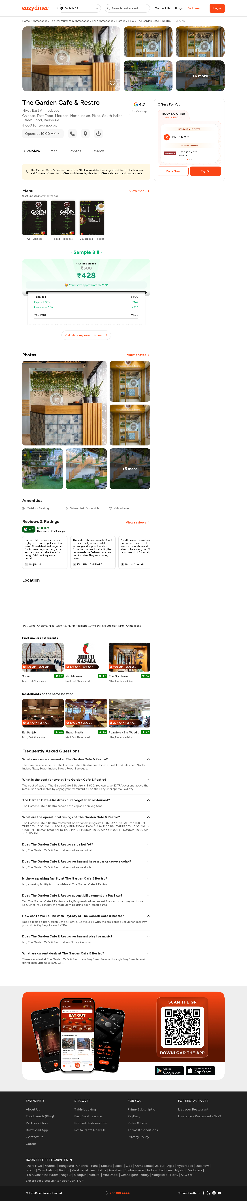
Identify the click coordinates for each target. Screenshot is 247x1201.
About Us (33, 1109)
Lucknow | (203, 1166)
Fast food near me (88, 1116)
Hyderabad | (186, 1166)
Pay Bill (205, 171)
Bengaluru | (67, 1166)
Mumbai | (51, 1166)
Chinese (28, 115)
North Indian (80, 115)
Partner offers (37, 1123)
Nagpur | (67, 1175)
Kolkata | (107, 1166)
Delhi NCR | (35, 1166)
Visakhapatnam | (84, 1170)
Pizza (96, 115)
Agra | (171, 1166)
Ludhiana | (166, 1170)
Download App (37, 1130)
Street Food (32, 120)
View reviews (136, 522)
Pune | (95, 1166)
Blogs (179, 8)
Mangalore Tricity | (166, 1175)
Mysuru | (181, 1170)
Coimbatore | (48, 1170)
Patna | (102, 1170)
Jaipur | (160, 1166)
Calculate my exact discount (85, 335)
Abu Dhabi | (111, 1175)
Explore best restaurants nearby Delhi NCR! (55, 1180)
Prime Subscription (142, 1109)
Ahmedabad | (144, 1166)
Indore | (153, 1170)
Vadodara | (196, 1170)
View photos (136, 355)
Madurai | (95, 1175)
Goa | (130, 1166)
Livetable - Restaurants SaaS (199, 1116)
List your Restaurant (193, 1109)
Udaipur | (81, 1175)
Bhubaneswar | (135, 1170)
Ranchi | (65, 1170)
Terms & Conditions (143, 1130)
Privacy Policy (138, 1137)
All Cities (186, 1175)
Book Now (173, 171)
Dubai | (120, 1166)
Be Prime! (194, 8)
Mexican (61, 115)
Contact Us (162, 8)
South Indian (112, 115)
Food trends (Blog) (40, 1116)
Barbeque (51, 120)
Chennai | (83, 1166)
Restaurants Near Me (90, 1130)
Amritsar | (116, 1170)
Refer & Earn (137, 1123)
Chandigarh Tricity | (136, 1175)
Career (31, 1144)
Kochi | (32, 1170)
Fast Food (45, 115)
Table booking (85, 1109)
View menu (137, 191)
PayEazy (134, 1116)
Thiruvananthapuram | (43, 1175)
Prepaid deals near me (90, 1123)
